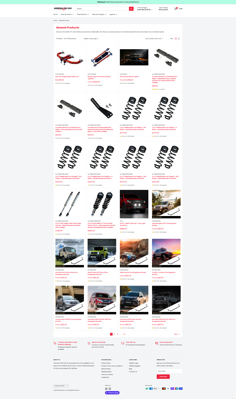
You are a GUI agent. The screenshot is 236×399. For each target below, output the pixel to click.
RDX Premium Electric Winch (129, 77)
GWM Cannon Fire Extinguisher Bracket (133, 272)
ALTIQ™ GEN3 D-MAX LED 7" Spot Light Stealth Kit (132, 224)
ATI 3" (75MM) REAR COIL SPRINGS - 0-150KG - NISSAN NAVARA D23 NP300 (164, 128)
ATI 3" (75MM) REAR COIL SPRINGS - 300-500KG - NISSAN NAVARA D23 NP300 (133, 177)
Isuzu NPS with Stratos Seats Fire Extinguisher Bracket (66, 273)
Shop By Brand (82, 14)
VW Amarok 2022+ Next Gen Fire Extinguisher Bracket (130, 320)
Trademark (105, 377)
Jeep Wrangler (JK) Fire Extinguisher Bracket (164, 224)
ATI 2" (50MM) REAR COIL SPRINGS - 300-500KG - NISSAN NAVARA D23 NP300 (165, 177)
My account (163, 10)
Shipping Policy (106, 372)
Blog (130, 369)
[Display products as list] (179, 38)
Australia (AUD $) (59, 386)
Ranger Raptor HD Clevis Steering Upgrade (99, 78)
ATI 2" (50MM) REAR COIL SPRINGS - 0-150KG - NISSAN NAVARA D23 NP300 (100, 177)
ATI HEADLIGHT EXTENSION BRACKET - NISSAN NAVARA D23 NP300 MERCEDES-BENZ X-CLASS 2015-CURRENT (101, 129)
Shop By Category (98, 14)
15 (124, 334)
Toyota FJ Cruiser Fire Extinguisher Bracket (163, 273)
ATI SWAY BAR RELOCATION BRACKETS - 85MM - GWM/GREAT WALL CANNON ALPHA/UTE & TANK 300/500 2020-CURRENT (165, 80)
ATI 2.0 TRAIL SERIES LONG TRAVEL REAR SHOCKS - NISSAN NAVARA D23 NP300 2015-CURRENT (68, 225)
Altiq (121, 221)
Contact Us (133, 372)
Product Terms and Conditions (111, 366)
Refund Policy (106, 369)
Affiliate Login (133, 363)
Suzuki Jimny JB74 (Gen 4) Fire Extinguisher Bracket (98, 273)
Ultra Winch (123, 74)
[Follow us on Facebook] (106, 388)
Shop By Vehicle (66, 14)
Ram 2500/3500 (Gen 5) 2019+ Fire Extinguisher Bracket (163, 320)
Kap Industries (156, 221)
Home (55, 14)
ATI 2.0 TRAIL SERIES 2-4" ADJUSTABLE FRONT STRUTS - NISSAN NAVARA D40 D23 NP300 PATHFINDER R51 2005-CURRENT (101, 225)
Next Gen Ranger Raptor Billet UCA (67, 77)
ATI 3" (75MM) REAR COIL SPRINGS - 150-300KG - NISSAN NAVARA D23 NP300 (133, 128)
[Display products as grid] (176, 38)
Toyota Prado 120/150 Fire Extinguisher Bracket (68, 320)
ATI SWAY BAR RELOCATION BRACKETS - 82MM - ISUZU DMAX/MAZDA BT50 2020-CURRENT (69, 129)
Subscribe (163, 377)
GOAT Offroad (59, 74)
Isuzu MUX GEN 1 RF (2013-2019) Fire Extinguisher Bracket (99, 320)
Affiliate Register (134, 366)
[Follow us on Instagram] (110, 388)
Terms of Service (107, 374)
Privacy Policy (105, 363)
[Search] (131, 9)
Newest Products (64, 20)
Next (176, 334)
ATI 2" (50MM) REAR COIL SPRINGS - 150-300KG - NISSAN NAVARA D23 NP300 (68, 177)
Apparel (112, 14)
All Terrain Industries (158, 74)
